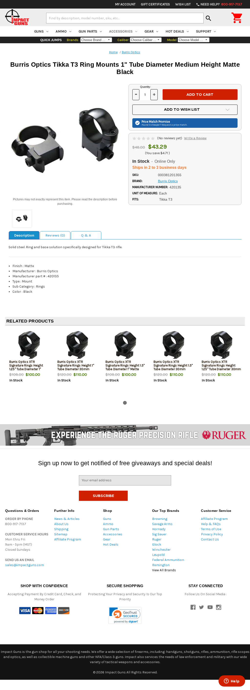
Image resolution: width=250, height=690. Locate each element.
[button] (125, 615)
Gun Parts (88, 31)
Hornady (159, 529)
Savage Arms (162, 524)
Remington (161, 565)
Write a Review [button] (195, 138)
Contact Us (210, 539)
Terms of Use (211, 529)
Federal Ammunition (168, 560)
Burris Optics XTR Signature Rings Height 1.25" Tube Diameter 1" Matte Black (26, 367)
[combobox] (125, 18)
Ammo (61, 31)
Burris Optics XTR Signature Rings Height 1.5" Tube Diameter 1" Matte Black (125, 367)
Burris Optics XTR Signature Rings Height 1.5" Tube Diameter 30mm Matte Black (173, 367)
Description (24, 235)
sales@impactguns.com (24, 565)
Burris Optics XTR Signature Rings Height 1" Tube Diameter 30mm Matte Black (75, 367)
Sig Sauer (159, 534)
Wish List (183, 4)
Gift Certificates (155, 4)
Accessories (121, 31)
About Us (61, 524)
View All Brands (164, 570)
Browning (159, 519)
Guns (39, 31)
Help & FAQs (211, 524)
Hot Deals (175, 31)
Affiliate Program (67, 539)
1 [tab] (125, 403)
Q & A (86, 235)
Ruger (156, 539)
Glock (156, 544)
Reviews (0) (55, 235)
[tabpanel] (29, 364)
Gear (149, 31)
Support (203, 31)
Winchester (161, 550)
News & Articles (67, 519)
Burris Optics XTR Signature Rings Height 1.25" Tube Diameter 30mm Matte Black (221, 367)
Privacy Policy (212, 534)
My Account (125, 4)
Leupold (158, 555)
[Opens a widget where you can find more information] (231, 681)
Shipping (61, 529)
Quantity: (145, 86)
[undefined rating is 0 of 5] (144, 138)
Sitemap (60, 534)
